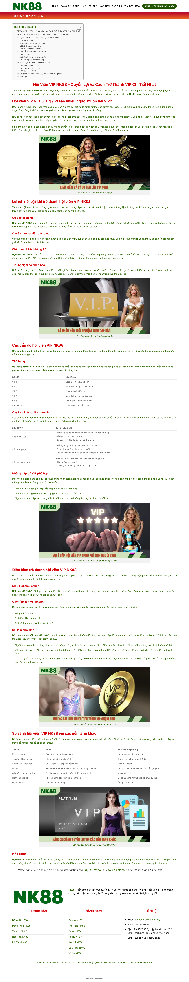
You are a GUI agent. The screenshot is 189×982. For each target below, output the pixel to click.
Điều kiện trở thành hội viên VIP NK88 (36, 62)
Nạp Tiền (105, 6)
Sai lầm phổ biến (30, 71)
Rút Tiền (117, 6)
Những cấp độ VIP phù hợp (34, 60)
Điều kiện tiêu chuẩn (31, 66)
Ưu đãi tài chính (29, 40)
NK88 (55, 6)
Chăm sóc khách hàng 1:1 (33, 46)
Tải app (93, 6)
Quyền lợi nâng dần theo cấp (35, 57)
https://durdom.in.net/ (148, 919)
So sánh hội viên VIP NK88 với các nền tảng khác (41, 74)
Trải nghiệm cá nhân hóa (33, 49)
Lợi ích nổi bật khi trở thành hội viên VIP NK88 (39, 37)
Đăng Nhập (79, 6)
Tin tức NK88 (132, 6)
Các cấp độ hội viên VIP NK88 (33, 51)
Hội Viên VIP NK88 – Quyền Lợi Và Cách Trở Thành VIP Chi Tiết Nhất (48, 31)
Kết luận (23, 77)
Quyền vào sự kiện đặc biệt (34, 43)
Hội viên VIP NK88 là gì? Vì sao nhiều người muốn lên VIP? (45, 34)
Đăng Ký (66, 6)
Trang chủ (17, 15)
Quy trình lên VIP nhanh (33, 68)
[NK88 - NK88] (29, 6)
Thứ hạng (27, 54)
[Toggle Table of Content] (77, 27)
